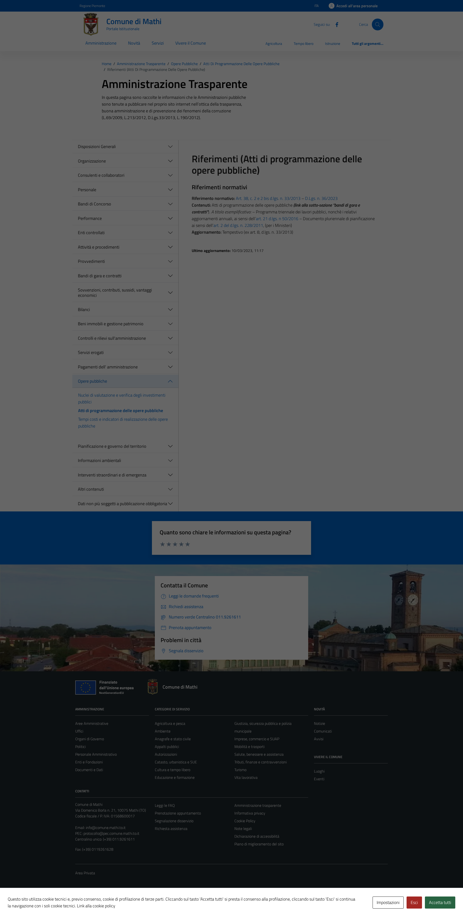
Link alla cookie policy (96, 906)
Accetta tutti (440, 902)
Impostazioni (388, 902)
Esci (414, 902)
